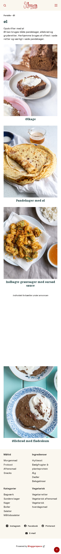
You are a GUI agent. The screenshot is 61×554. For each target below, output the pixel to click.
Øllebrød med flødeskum (30, 441)
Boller (7, 506)
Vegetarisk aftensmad (44, 498)
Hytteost (37, 460)
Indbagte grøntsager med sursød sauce (30, 284)
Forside (7, 15)
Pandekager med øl (30, 201)
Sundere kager (12, 498)
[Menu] (56, 5)
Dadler (35, 477)
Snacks (8, 472)
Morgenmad (10, 460)
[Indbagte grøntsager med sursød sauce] (30, 243)
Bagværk (9, 494)
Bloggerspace (35, 546)
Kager (7, 502)
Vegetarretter (40, 494)
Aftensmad (10, 468)
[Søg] (5, 5)
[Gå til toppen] (57, 550)
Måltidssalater (12, 515)
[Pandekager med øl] (30, 161)
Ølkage (30, 119)
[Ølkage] (30, 80)
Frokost (8, 464)
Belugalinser (39, 481)
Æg (34, 472)
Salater (8, 511)
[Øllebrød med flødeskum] (30, 402)
